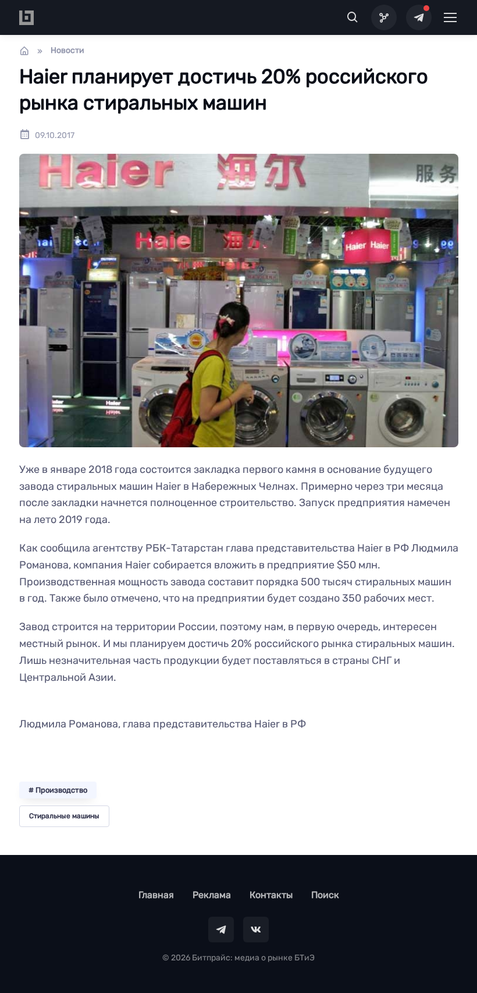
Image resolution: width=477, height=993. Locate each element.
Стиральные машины (64, 816)
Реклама (212, 894)
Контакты (271, 894)
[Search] (352, 17)
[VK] (256, 929)
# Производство (58, 790)
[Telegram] (419, 17)
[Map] (384, 17)
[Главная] (24, 50)
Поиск (325, 894)
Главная (156, 894)
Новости (67, 50)
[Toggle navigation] (449, 17)
